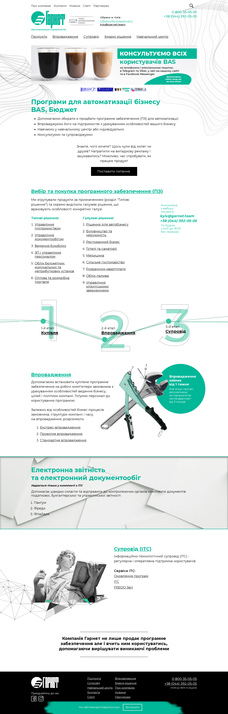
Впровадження (65, 37)
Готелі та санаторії (101, 249)
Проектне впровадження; (61, 434)
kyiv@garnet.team (112, 24)
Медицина (95, 255)
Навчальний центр (152, 37)
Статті (86, 5)
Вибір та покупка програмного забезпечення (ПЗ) (97, 191)
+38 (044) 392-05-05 (180, 16)
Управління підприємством (48, 226)
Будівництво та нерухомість (99, 233)
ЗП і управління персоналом (48, 255)
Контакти (60, 5)
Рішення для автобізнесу (107, 224)
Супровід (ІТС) (132, 549)
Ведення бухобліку (50, 246)
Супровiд (91, 37)
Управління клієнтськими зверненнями (97, 286)
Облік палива (97, 276)
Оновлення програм (131, 576)
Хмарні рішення (117, 37)
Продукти (39, 37)
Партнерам (101, 5)
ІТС (116, 582)
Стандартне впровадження (63, 440)
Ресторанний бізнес (103, 242)
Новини (74, 5)
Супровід (175, 331)
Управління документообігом (49, 237)
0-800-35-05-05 (184, 12)
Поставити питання (113, 171)
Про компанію (41, 5)
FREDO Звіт (123, 587)
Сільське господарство (105, 262)
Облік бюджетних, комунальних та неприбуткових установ (54, 267)
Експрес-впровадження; (60, 427)
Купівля (49, 332)
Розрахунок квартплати (106, 269)
